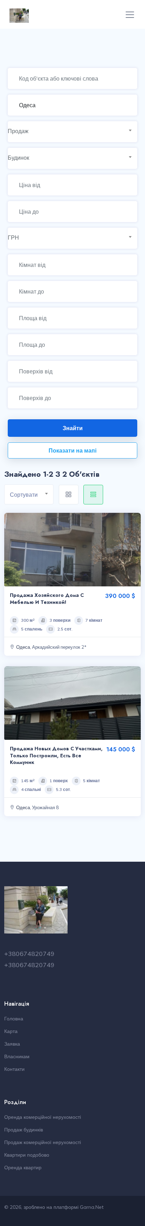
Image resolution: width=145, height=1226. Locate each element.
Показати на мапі (72, 450)
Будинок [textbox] (18, 157)
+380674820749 (29, 954)
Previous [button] (11, 549)
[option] (72, 549)
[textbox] (31, 495)
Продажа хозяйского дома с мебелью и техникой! (47, 599)
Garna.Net (91, 1207)
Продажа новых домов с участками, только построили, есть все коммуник (56, 755)
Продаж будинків (23, 1130)
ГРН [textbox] (13, 237)
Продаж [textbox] (18, 131)
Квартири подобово (26, 1155)
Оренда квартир (23, 1167)
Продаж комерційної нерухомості (42, 1142)
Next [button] (133, 549)
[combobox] (73, 131)
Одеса (23, 647)
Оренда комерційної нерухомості (42, 1117)
